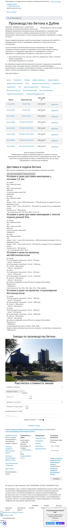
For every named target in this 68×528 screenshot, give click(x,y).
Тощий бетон (11, 87)
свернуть (3, 520)
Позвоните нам (8, 515)
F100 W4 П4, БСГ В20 (26, 128)
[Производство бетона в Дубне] (34, 360)
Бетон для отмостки (13, 90)
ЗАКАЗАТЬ (54, 104)
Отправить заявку (34, 425)
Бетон (9, 80)
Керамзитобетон (53, 80)
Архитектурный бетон (31, 87)
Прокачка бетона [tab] (29, 174)
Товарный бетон (40, 438)
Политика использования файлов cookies (10, 458)
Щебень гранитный (39, 80)
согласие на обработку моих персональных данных (27, 429)
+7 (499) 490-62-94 (13, 6)
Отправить (56, 479)
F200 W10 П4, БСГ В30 (26, 146)
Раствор (27, 80)
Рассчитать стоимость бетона (13, 512)
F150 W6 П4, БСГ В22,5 (26, 134)
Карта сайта (9, 468)
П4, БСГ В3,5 (26, 104)
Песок (27, 83)
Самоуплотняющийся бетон (35, 94)
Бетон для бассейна (46, 90)
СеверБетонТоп (12, 4)
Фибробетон (56, 83)
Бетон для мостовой (30, 90)
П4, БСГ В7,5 (26, 110)
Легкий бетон (45, 87)
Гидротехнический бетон (15, 94)
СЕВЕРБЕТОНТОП (11, 435)
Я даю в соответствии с (30, 430)
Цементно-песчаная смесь (41, 83)
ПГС (19, 87)
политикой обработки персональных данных (20, 431)
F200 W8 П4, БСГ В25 (26, 140)
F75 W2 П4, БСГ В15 (26, 122)
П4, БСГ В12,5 (26, 116)
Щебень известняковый (14, 83)
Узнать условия (56, 1)
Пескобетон (17, 80)
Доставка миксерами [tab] (14, 174)
